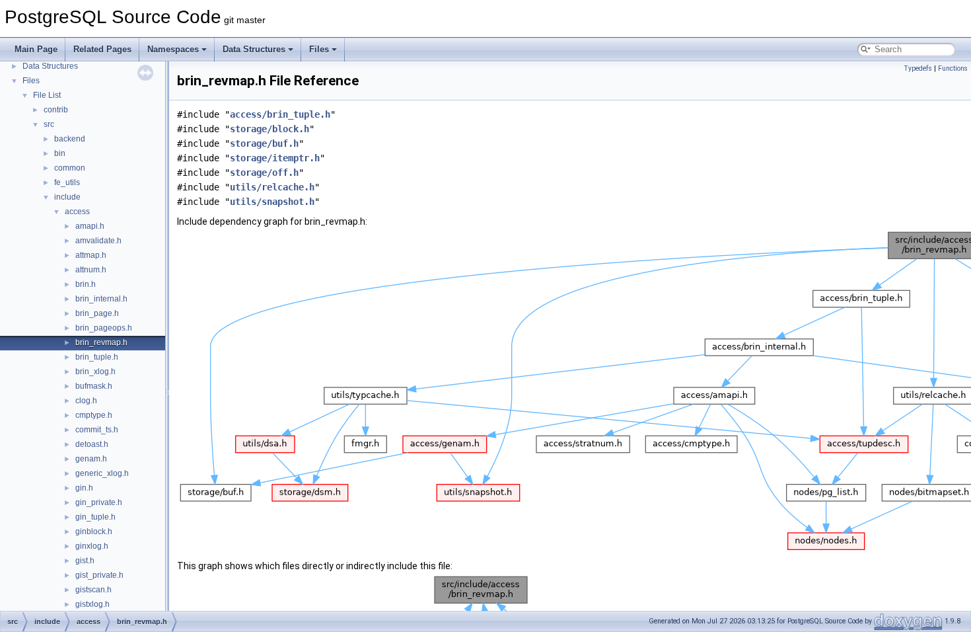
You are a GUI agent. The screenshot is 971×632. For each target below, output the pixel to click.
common (69, 168)
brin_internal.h (101, 298)
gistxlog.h (92, 604)
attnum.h (90, 269)
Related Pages (102, 49)
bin (59, 153)
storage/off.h (264, 172)
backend (69, 138)
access (77, 211)
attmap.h (90, 255)
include (67, 197)
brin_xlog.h (95, 371)
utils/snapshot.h (272, 201)
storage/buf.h (264, 143)
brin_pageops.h (103, 328)
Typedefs (918, 68)
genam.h (91, 458)
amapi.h (89, 226)
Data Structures (254, 49)
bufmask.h (93, 386)
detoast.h (91, 444)
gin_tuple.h (95, 517)
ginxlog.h (91, 546)
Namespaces (173, 49)
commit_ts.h (96, 429)
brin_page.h (97, 313)
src (49, 124)
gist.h (84, 560)
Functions (953, 68)
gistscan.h (93, 589)
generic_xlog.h (102, 473)
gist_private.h (99, 575)
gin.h (84, 488)
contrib (56, 109)
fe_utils (67, 182)
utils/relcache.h (272, 187)
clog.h (86, 400)
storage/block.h (269, 129)
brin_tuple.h (96, 357)
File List (47, 95)
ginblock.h (93, 531)
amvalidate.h (98, 240)
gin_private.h (98, 502)
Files (319, 49)
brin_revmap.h (101, 342)
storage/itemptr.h (275, 158)
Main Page (36, 49)
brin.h (85, 284)
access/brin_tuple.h (280, 114)
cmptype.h (93, 415)
